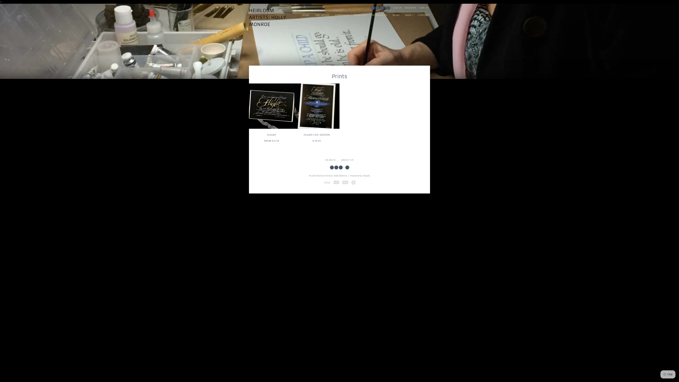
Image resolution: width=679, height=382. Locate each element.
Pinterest (382, 8)
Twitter (373, 8)
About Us (347, 160)
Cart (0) (424, 8)
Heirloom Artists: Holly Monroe (267, 17)
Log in (398, 8)
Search (388, 8)
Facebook (377, 8)
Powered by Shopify (360, 176)
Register (410, 8)
